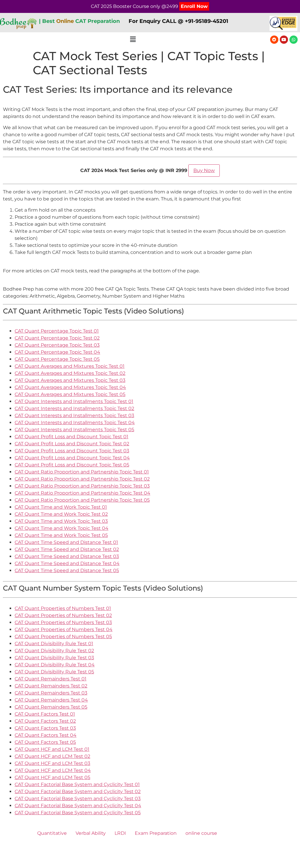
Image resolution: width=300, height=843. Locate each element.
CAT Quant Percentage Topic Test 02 (57, 338)
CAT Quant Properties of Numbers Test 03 (63, 622)
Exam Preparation (156, 833)
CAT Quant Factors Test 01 (45, 714)
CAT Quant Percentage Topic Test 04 (57, 352)
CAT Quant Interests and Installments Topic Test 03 (74, 415)
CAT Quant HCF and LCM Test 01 (52, 749)
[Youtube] (284, 40)
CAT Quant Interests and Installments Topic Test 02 (74, 408)
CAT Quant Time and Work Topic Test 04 (61, 528)
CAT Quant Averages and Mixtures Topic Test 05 (70, 394)
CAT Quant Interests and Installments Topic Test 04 (75, 422)
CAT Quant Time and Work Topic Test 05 (61, 535)
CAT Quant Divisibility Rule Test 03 (54, 657)
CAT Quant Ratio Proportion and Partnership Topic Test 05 (82, 500)
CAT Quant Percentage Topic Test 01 (57, 331)
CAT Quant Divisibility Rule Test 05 (54, 672)
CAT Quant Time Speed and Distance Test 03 (67, 556)
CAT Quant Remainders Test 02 (51, 686)
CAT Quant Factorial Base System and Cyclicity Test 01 (77, 784)
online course (201, 833)
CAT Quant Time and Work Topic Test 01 (61, 507)
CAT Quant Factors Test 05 (45, 742)
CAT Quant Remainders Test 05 (51, 707)
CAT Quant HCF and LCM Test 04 (53, 770)
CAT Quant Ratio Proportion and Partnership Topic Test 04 (82, 493)
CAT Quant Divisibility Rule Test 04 (55, 664)
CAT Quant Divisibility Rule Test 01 (54, 643)
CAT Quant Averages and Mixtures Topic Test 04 (70, 387)
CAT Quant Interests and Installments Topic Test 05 (74, 429)
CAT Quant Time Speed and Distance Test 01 (66, 542)
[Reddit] (274, 40)
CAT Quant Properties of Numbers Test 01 (63, 608)
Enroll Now (194, 6)
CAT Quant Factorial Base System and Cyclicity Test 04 (78, 805)
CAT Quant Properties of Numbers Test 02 (63, 615)
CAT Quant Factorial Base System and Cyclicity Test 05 (78, 812)
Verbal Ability (91, 833)
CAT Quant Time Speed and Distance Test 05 (67, 570)
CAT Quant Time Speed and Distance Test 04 (67, 563)
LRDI (120, 833)
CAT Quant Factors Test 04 (45, 735)
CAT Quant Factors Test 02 (45, 721)
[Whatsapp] (293, 40)
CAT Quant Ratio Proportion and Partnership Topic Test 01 (82, 472)
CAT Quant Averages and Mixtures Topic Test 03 (70, 380)
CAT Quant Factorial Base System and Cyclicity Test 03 (78, 798)
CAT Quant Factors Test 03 (45, 728)
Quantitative (52, 833)
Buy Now (204, 170)
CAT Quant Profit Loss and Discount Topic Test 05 (72, 465)
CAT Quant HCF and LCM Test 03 (52, 763)
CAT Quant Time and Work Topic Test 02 (61, 514)
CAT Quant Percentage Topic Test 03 (57, 345)
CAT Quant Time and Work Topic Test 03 (61, 521)
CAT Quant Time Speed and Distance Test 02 (67, 549)
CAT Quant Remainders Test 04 (51, 700)
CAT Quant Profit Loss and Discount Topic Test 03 (72, 450)
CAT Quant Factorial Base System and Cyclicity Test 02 (78, 791)
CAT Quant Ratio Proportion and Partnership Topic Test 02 (82, 479)
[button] (133, 39)
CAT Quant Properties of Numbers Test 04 (63, 629)
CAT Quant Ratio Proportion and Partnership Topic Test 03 (82, 486)
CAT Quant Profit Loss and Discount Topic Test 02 (72, 443)
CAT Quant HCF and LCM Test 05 (52, 777)
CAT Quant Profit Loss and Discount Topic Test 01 (71, 436)
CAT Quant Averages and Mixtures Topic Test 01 (70, 366)
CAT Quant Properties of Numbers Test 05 (63, 636)
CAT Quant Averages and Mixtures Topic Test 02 (70, 373)
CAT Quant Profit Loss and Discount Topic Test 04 (72, 458)
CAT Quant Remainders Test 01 (50, 679)
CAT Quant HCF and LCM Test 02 (52, 756)
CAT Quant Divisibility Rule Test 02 (54, 650)
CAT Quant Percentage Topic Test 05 (57, 359)
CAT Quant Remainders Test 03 (51, 693)
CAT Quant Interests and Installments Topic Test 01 (74, 401)
